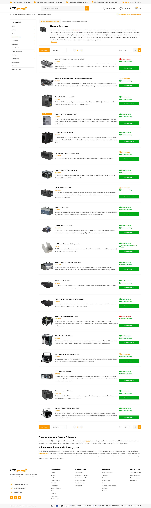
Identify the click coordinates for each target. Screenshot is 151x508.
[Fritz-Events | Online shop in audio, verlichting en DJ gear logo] (18, 8)
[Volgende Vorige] (81, 50)
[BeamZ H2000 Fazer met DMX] (47, 100)
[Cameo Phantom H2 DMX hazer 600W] (47, 413)
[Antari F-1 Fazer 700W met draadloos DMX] (47, 302)
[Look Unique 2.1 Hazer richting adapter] (47, 247)
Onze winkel (105, 478)
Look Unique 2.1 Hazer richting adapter (68, 244)
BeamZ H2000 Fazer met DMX (64, 97)
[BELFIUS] (123, 506)
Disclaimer (105, 488)
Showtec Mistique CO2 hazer (64, 391)
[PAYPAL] (79, 506)
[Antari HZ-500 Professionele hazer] (47, 174)
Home (64, 21)
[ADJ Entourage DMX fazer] (47, 376)
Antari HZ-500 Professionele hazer (66, 170)
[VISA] (94, 506)
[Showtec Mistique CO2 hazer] (47, 394)
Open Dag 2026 (16, 69)
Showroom (15, 66)
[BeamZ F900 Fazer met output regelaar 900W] (47, 64)
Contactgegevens (107, 472)
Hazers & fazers (82, 21)
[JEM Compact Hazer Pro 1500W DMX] (47, 155)
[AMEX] (130, 506)
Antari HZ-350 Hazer (62, 207)
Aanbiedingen (15, 62)
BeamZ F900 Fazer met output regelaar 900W (70, 59)
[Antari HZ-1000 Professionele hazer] (47, 321)
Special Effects (16, 37)
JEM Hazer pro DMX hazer (63, 187)
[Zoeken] (87, 8)
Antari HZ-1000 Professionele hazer (66, 316)
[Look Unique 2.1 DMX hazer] (47, 229)
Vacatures (105, 475)
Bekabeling (15, 40)
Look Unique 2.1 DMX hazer (64, 225)
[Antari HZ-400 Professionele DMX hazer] (47, 266)
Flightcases (15, 44)
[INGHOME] (137, 506)
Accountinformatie (135, 472)
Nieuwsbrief (78, 485)
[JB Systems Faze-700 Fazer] (47, 137)
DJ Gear (14, 30)
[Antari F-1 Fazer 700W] (47, 284)
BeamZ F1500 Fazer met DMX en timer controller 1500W (73, 78)
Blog (103, 483)
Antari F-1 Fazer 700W (62, 281)
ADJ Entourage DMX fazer (63, 371)
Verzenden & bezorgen (81, 475)
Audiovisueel (15, 58)
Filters (45, 50)
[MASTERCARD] (103, 506)
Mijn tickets (133, 480)
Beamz (88, 441)
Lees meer (54, 42)
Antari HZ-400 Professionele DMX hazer (68, 262)
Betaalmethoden (80, 480)
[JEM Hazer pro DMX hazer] (47, 192)
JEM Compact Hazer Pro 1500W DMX (67, 153)
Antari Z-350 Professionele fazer (65, 114)
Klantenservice (79, 472)
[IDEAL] (73, 506)
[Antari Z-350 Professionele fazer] (47, 119)
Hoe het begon (106, 480)
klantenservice (43, 453)
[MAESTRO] (87, 506)
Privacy (104, 491)
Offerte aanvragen (80, 483)
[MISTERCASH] (114, 506)
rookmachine (75, 30)
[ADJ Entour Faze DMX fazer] (47, 339)
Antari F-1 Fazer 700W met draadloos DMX (69, 299)
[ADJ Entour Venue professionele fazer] (47, 358)
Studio (53, 491)
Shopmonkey (32, 506)
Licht (13, 33)
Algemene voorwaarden (109, 485)
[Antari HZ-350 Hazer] (47, 211)
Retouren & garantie (81, 478)
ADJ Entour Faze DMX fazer (64, 336)
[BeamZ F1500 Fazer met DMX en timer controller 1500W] (47, 82)
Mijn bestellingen (135, 475)
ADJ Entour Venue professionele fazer (67, 354)
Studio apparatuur (17, 51)
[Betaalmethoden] (52, 506)
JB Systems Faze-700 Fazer (64, 132)
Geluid (13, 26)
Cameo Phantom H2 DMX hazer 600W (67, 408)
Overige (14, 55)
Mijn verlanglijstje (135, 478)
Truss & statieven (17, 48)
